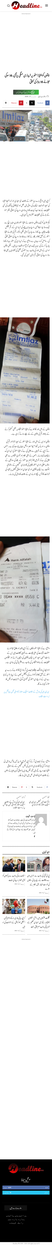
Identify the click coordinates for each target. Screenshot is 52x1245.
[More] (6, 102)
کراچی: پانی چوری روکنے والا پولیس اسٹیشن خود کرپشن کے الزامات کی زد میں (14, 922)
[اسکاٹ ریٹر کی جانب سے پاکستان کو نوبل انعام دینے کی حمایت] (13, 864)
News (46, 893)
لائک (46, 1187)
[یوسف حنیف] (48, 96)
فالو (46, 1192)
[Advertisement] (26, 41)
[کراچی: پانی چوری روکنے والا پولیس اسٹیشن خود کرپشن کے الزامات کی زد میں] (13, 906)
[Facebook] (34, 836)
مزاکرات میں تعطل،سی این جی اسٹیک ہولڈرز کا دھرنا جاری (39, 803)
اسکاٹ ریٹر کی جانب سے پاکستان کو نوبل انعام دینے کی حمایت (14, 878)
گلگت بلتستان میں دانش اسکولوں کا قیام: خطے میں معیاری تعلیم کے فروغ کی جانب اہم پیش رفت (38, 922)
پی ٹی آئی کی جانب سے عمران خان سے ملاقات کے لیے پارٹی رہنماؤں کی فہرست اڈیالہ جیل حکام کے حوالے (38, 882)
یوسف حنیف (40, 96)
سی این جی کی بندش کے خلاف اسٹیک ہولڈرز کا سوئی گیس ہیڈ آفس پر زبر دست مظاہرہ (27, 694)
